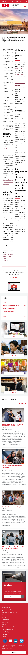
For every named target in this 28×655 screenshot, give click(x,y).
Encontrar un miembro (9, 308)
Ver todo (22, 403)
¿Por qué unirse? (6, 610)
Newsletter (5, 314)
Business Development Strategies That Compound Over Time (12, 424)
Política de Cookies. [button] (7, 648)
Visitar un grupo (15, 23)
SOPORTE (5, 622)
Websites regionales (8, 311)
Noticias (5, 303)
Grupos (4, 615)
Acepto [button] (14, 652)
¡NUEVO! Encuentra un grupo (9, 612)
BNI (14, 337)
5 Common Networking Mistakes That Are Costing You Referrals (13, 547)
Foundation (14, 374)
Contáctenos (5, 619)
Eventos (4, 617)
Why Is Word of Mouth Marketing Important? (12, 466)
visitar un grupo (19, 68)
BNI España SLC (6, 607)
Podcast (14, 355)
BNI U (14, 392)
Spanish (4, 1)
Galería (4, 316)
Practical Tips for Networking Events (13, 507)
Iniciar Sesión (19, 1)
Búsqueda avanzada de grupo (11, 305)
